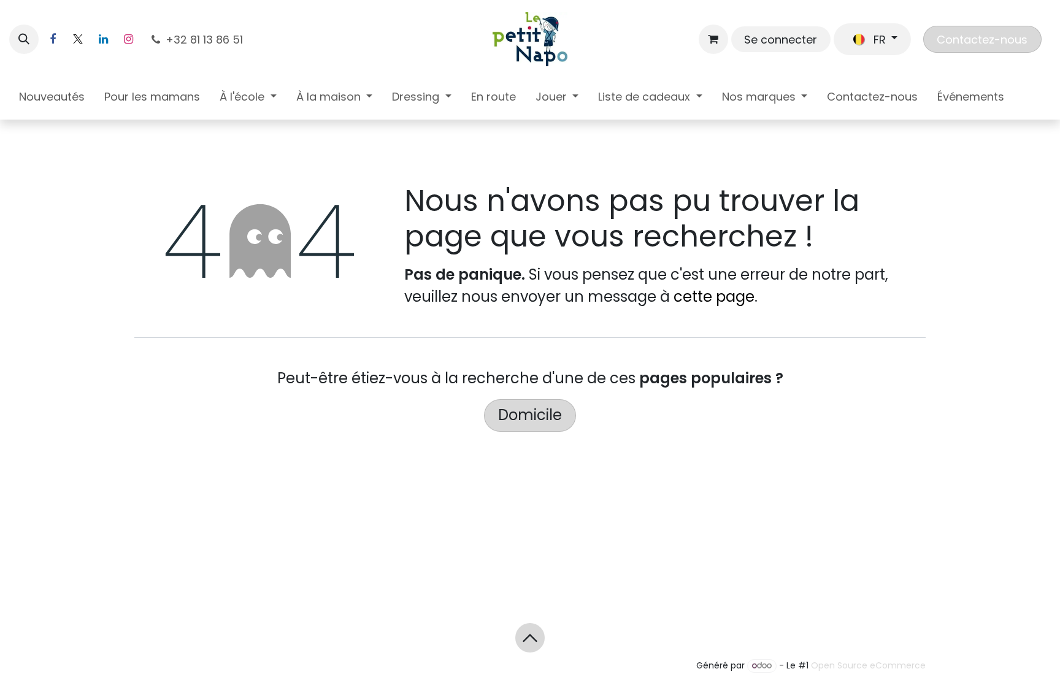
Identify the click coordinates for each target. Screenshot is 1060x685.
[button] (24, 39)
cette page (714, 296)
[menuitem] (51, 99)
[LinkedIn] (103, 39)
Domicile (530, 415)
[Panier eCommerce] (713, 39)
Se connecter (780, 39)
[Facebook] (53, 39)
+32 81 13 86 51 (206, 39)
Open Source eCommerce (868, 665)
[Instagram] (128, 39)
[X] (78, 39)
